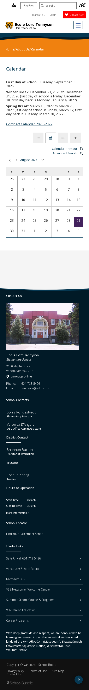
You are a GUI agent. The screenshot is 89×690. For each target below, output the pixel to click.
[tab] (38, 138)
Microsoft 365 (15, 579)
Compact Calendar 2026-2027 (29, 124)
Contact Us (14, 674)
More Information (16, 513)
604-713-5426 (30, 383)
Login (53, 15)
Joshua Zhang (18, 474)
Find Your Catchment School (25, 534)
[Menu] (78, 25)
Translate (37, 15)
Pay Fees (29, 5)
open (42, 160)
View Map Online (21, 376)
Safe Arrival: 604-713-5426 (23, 558)
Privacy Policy (15, 671)
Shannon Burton (20, 449)
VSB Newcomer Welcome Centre (28, 589)
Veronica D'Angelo (21, 424)
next (16, 160)
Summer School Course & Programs (30, 600)
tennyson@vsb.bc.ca (35, 388)
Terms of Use (38, 671)
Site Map (58, 671)
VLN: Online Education (21, 610)
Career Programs (17, 620)
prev (9, 160)
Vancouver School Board (22, 569)
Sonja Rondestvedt (21, 412)
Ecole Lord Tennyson (34, 24)
